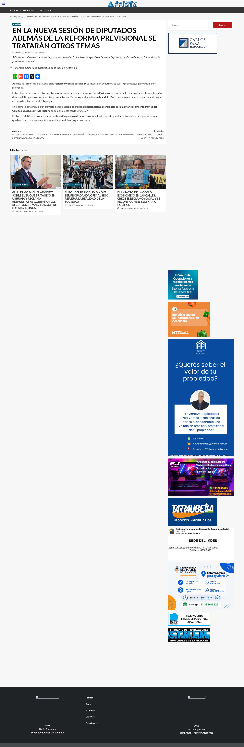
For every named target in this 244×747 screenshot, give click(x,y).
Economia (131, 185)
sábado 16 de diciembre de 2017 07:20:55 (30, 53)
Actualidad (17, 24)
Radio (88, 704)
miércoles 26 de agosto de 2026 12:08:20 (81, 205)
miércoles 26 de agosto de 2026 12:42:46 (29, 211)
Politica (25, 185)
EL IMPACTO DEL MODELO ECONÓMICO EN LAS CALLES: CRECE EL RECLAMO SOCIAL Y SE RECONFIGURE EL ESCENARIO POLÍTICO (138, 198)
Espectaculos (92, 723)
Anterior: (48, 135)
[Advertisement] (201, 664)
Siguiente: (126, 135)
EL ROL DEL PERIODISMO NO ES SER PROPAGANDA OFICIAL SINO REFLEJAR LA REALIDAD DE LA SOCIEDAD (86, 197)
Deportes (90, 716)
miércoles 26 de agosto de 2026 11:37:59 (134, 208)
